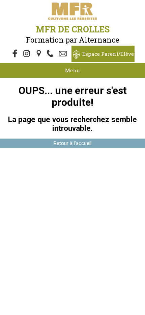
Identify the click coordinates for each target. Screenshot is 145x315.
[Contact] (63, 54)
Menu (72, 70)
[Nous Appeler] (51, 54)
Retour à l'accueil (72, 143)
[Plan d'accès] (39, 54)
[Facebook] (15, 54)
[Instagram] (27, 54)
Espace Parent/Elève (108, 53)
